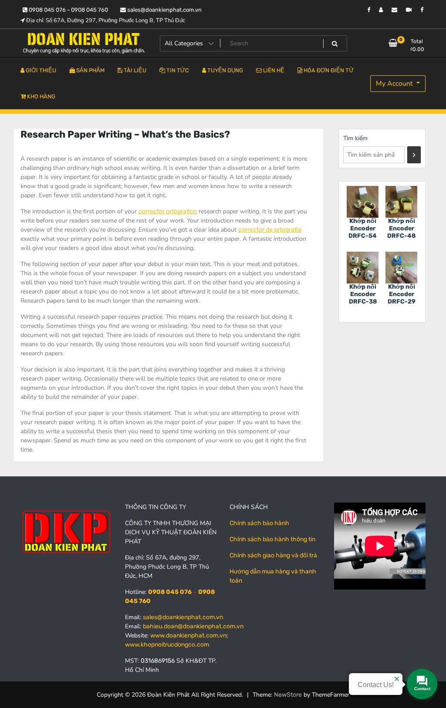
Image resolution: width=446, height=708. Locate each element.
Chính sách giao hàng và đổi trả (273, 555)
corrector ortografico (168, 211)
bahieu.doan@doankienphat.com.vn (193, 626)
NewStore (288, 694)
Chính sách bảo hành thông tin (272, 539)
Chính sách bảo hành (259, 523)
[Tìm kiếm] (414, 154)
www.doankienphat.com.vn (188, 635)
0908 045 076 (170, 592)
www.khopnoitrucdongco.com (167, 644)
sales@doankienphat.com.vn (164, 10)
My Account (395, 83)
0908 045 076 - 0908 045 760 (67, 10)
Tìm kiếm (355, 138)
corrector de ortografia (269, 229)
